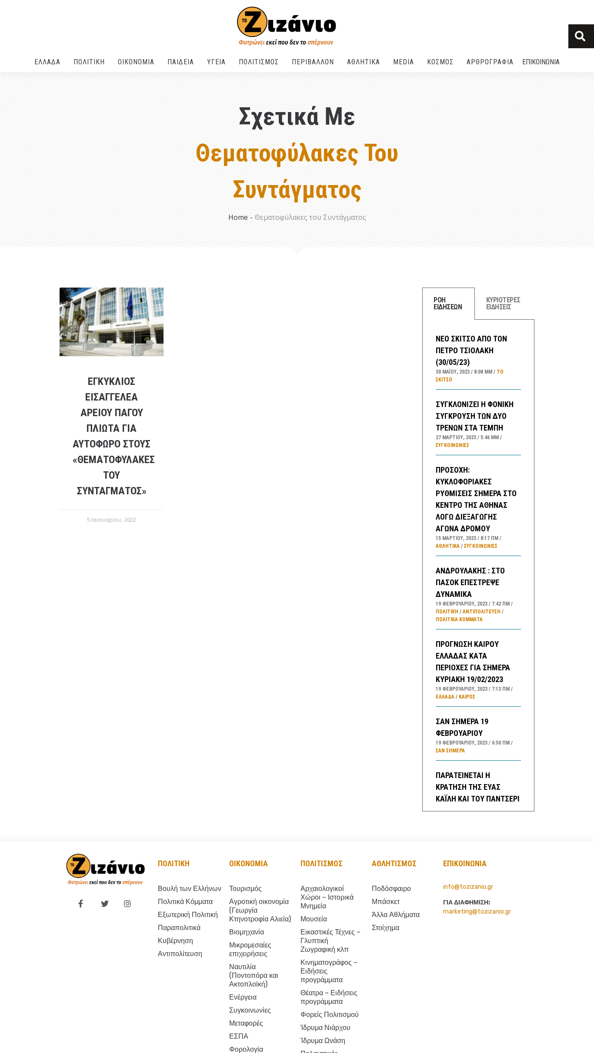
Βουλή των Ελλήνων (189, 888)
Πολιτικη (174, 863)
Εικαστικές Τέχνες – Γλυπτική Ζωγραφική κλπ (330, 941)
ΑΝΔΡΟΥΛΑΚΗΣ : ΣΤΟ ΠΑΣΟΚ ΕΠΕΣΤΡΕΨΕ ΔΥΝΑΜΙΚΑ (470, 582)
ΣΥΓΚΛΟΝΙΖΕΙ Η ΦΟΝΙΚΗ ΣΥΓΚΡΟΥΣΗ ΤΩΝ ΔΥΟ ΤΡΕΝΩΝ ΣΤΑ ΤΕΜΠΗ (475, 416)
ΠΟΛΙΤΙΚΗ (89, 62)
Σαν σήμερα (450, 751)
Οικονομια (248, 863)
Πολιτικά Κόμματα (459, 619)
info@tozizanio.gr (468, 887)
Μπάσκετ (386, 901)
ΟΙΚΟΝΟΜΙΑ (136, 62)
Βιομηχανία (246, 932)
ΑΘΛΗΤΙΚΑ (363, 62)
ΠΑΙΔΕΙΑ (180, 62)
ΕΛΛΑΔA (47, 62)
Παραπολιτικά (179, 928)
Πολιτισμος (321, 863)
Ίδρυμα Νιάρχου (325, 1027)
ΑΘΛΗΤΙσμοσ (394, 863)
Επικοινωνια (541, 62)
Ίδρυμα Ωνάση (322, 1040)
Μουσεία (313, 919)
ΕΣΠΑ (238, 1036)
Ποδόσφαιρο (391, 888)
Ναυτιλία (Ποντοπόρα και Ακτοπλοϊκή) (253, 975)
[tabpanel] (478, 565)
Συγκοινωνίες (452, 445)
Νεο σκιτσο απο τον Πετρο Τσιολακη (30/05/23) (471, 350)
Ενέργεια (243, 997)
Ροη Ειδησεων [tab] (448, 303)
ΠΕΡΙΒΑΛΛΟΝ (313, 62)
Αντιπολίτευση (482, 612)
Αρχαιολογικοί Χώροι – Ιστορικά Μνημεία (327, 897)
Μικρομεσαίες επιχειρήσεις (250, 949)
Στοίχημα (385, 928)
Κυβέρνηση (175, 941)
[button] (581, 36)
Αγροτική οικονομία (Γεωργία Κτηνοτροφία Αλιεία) (260, 910)
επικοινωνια (465, 863)
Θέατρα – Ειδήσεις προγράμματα (328, 997)
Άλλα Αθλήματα (396, 915)
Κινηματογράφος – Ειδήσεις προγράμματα (328, 971)
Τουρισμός (245, 888)
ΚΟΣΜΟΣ (440, 62)
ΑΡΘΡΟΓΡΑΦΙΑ (490, 62)
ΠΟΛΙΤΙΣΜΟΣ (259, 62)
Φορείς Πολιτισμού (329, 1014)
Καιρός (467, 697)
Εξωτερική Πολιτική (188, 915)
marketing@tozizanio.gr (477, 911)
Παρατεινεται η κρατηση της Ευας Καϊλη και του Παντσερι (478, 787)
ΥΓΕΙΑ (216, 62)
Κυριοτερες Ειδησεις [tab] (503, 303)
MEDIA (403, 62)
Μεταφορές (246, 1023)
